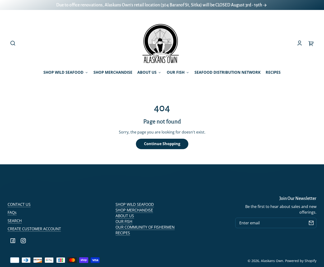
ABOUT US (125, 215)
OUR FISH (124, 221)
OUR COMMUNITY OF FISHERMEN (145, 227)
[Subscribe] (311, 223)
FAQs (12, 212)
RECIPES (123, 232)
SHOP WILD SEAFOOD (135, 204)
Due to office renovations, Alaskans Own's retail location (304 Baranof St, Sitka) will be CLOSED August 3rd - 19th (159, 5)
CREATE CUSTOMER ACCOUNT (34, 228)
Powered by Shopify (300, 260)
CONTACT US (19, 204)
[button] (13, 43)
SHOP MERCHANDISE (134, 210)
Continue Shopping (162, 143)
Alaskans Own (272, 260)
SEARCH (15, 220)
